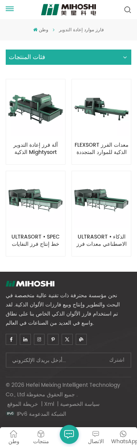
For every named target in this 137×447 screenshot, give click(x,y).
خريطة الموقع (23, 404)
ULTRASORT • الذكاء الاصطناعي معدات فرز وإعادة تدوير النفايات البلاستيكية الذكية (101, 241)
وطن (43, 30)
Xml (49, 404)
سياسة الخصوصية (80, 404)
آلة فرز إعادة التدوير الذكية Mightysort (35, 149)
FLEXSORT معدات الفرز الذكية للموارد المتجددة (102, 149)
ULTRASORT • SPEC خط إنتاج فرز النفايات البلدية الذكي (35, 241)
